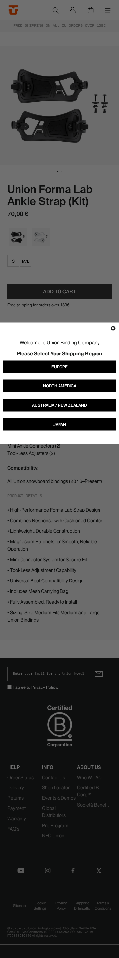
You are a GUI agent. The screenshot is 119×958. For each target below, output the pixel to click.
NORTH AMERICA (59, 385)
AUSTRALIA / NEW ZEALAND (59, 405)
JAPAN (59, 424)
